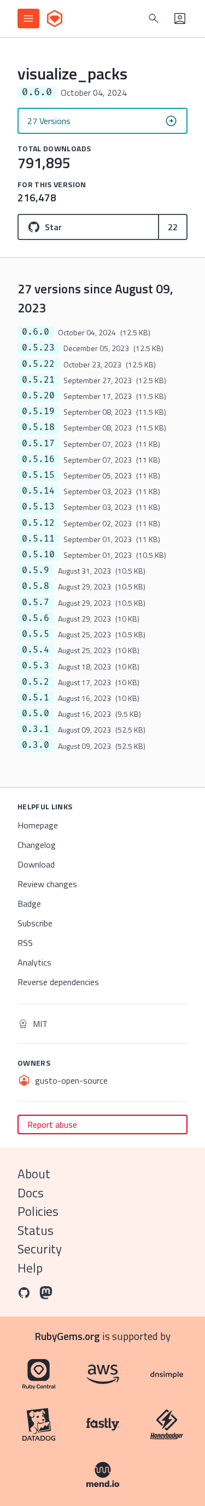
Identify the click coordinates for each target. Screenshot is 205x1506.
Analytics (34, 962)
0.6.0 (35, 332)
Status (35, 1230)
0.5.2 (35, 682)
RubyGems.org (67, 1336)
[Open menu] (28, 18)
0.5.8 (35, 586)
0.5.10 (38, 554)
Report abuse (52, 1124)
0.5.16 (38, 459)
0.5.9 (35, 570)
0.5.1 (35, 697)
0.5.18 (38, 427)
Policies (37, 1211)
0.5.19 (38, 411)
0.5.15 (38, 475)
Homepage (37, 825)
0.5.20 (38, 395)
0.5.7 (35, 602)
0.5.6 (35, 618)
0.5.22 (38, 364)
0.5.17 (38, 443)
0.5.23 (38, 347)
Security (39, 1248)
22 (173, 226)
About (33, 1173)
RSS (25, 942)
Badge (29, 903)
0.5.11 (38, 538)
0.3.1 (35, 729)
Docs (30, 1192)
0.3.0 (35, 745)
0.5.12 (38, 523)
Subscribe (34, 923)
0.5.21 (38, 379)
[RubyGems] (54, 18)
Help (30, 1267)
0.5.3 (35, 665)
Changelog (36, 844)
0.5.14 (38, 490)
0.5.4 (35, 649)
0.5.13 (38, 506)
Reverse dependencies (58, 981)
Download (36, 864)
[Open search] (153, 18)
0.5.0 (35, 713)
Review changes (47, 883)
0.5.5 (35, 634)
